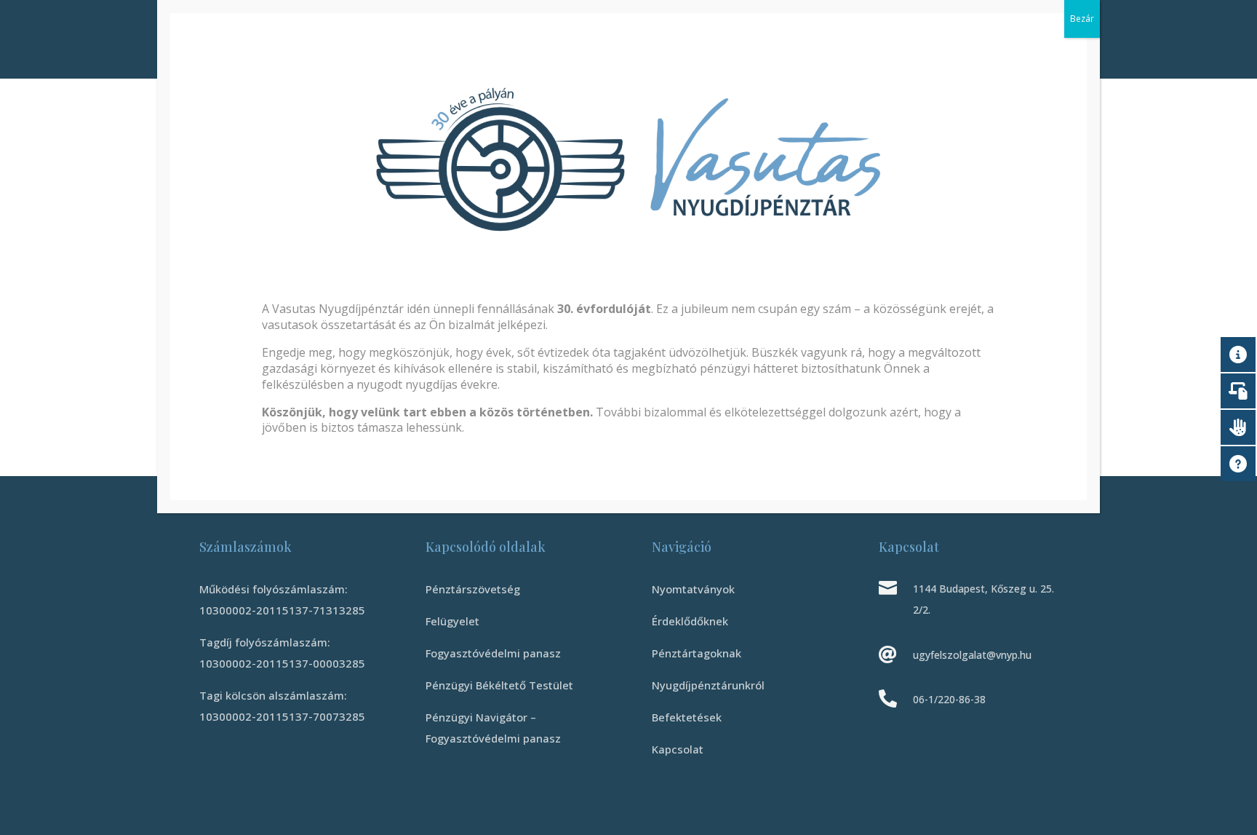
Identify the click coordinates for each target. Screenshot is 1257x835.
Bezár (1082, 18)
